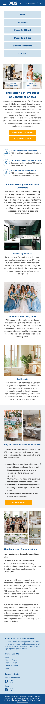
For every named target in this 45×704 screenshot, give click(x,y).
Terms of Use (35, 700)
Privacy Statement (22, 702)
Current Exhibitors (11, 666)
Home (7, 657)
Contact (8, 668)
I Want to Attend (11, 660)
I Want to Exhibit (11, 663)
